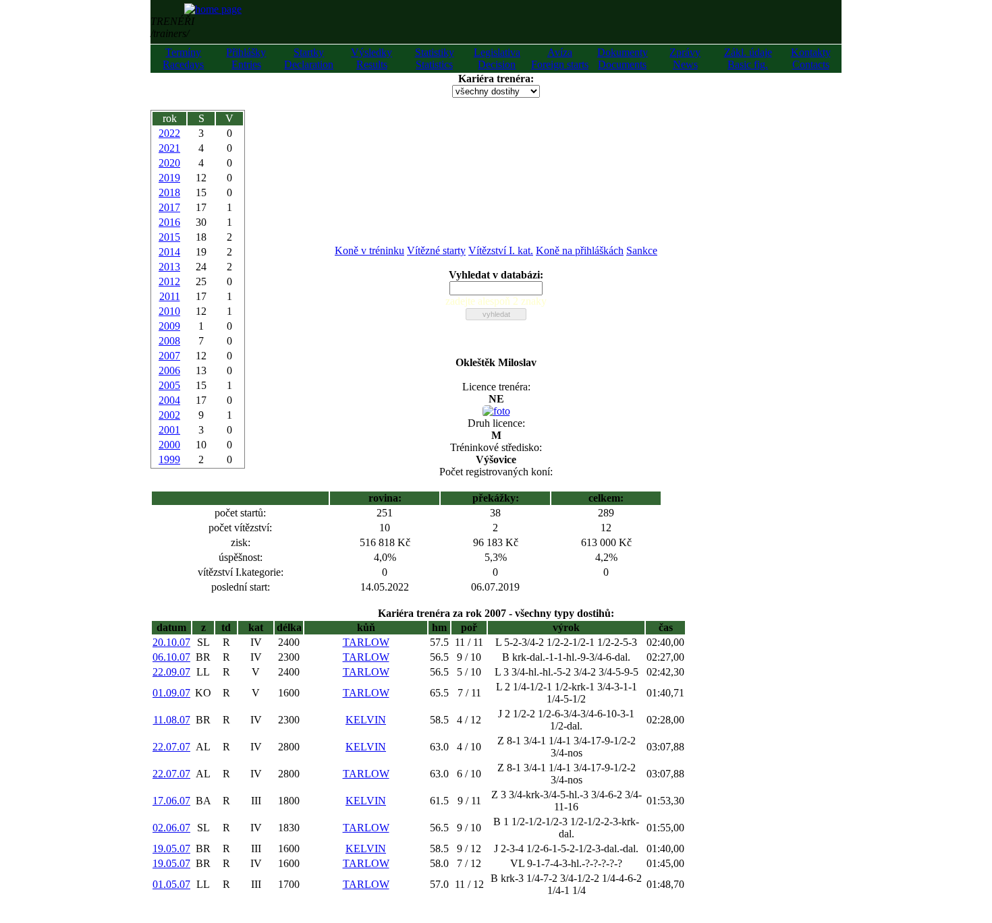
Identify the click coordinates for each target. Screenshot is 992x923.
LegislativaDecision (497, 58)
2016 (169, 222)
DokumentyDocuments (622, 58)
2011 (169, 296)
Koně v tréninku (369, 250)
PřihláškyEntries (246, 58)
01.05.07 (171, 884)
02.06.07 (171, 827)
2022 (169, 133)
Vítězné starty (436, 250)
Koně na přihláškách (580, 250)
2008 (169, 341)
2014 (169, 252)
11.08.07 (171, 719)
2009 (169, 326)
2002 (169, 415)
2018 (169, 192)
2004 (169, 400)
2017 (169, 207)
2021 (169, 148)
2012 (169, 281)
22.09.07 (171, 672)
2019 (169, 177)
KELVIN (366, 719)
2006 (169, 370)
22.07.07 (171, 746)
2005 (169, 385)
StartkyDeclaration (308, 58)
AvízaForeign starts (559, 58)
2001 (169, 430)
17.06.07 (171, 800)
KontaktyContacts (811, 58)
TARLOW (366, 642)
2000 (169, 444)
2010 (169, 311)
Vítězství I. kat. (500, 250)
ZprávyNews (684, 58)
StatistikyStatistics (434, 58)
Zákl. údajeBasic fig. (748, 58)
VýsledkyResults (371, 58)
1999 (169, 459)
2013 (169, 266)
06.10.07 (171, 657)
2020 (169, 163)
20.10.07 (171, 642)
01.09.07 (171, 692)
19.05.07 (171, 848)
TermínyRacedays (183, 58)
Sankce (641, 250)
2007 (169, 355)
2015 (169, 237)
